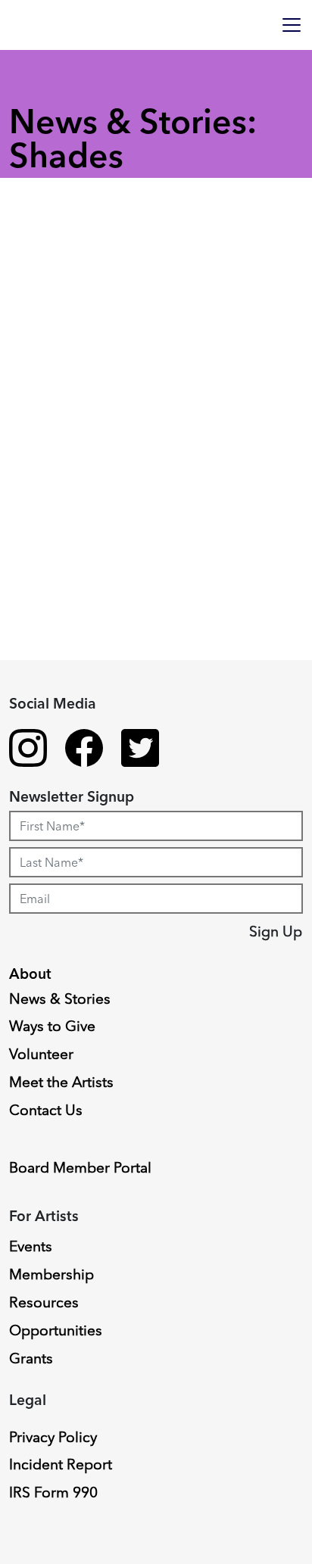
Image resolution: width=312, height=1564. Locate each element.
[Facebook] (84, 750)
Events (30, 1246)
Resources (44, 1302)
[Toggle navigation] (291, 25)
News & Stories (60, 998)
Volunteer (41, 1054)
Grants (31, 1358)
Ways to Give (52, 1026)
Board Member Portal (80, 1167)
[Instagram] (28, 750)
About (30, 973)
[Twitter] (140, 750)
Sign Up (275, 931)
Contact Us (46, 1110)
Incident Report (60, 1464)
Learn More (70, 837)
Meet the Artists (61, 1082)
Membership (51, 1274)
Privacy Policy (53, 1437)
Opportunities (55, 1330)
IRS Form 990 (53, 1492)
